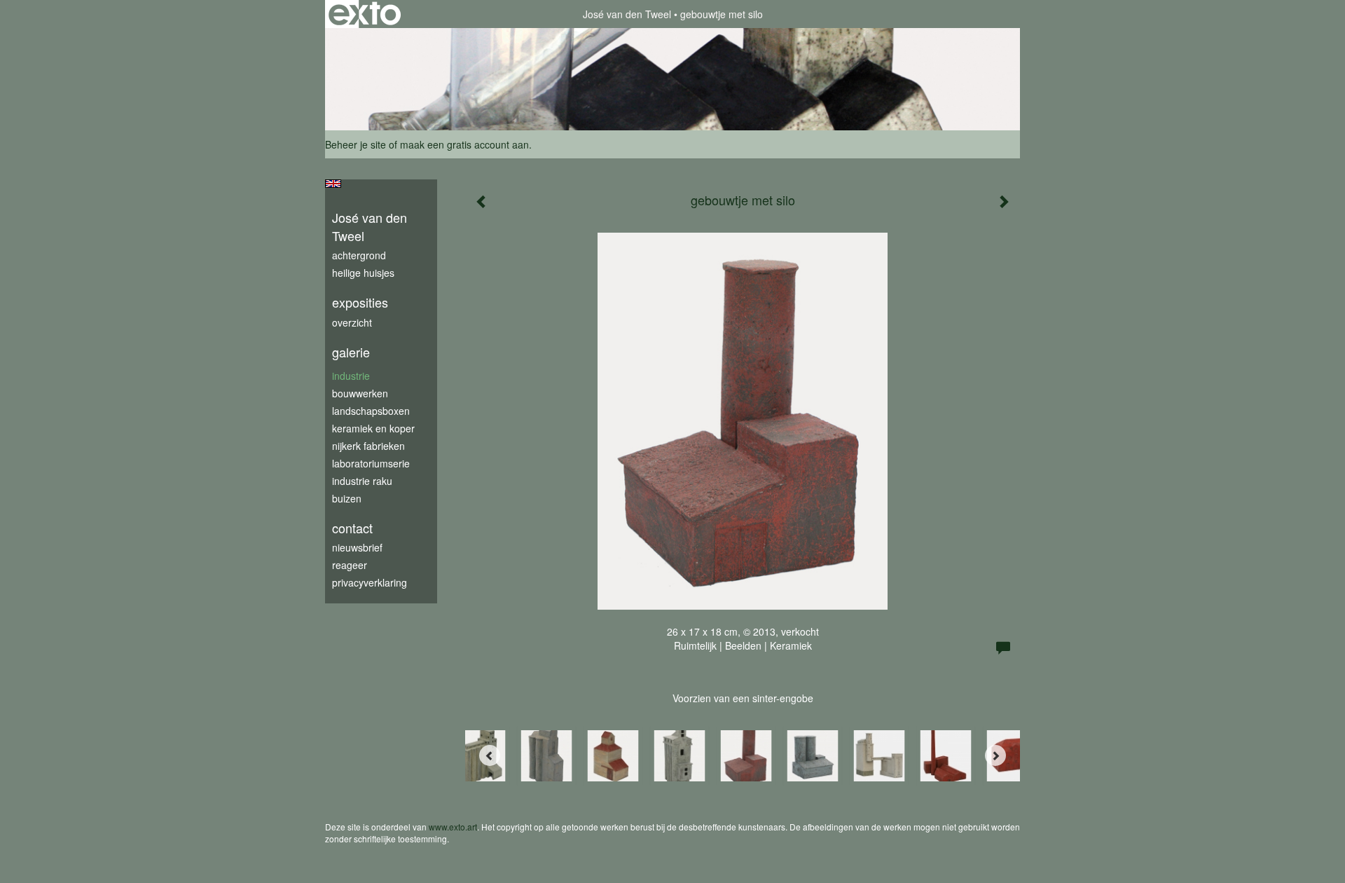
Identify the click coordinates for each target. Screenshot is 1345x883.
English (333, 183)
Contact (352, 528)
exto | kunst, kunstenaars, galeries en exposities (364, 14)
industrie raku (362, 481)
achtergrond (359, 255)
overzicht (352, 322)
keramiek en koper (373, 428)
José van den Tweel (627, 14)
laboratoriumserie (371, 463)
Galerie (351, 352)
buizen (346, 498)
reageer (349, 565)
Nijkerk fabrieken (368, 446)
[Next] (995, 755)
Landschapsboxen (371, 411)
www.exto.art (453, 827)
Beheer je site (355, 144)
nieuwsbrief (357, 547)
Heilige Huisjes (363, 273)
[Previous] (489, 755)
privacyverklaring (369, 582)
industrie (351, 376)
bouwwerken (360, 393)
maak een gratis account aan (464, 144)
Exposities (360, 302)
